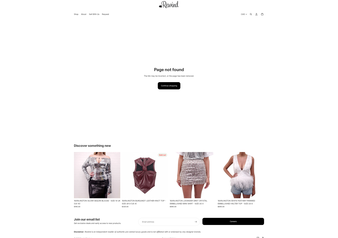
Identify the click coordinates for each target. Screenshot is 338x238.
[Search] (251, 14)
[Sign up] (196, 222)
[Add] (116, 194)
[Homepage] (169, 4)
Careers (233, 221)
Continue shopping (169, 86)
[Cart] (262, 14)
